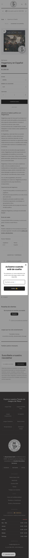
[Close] (26, 265)
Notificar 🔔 (14, 288)
